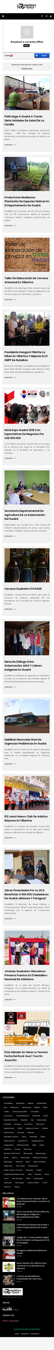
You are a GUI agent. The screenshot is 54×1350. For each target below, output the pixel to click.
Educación (40, 1124)
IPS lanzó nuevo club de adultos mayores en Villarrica (26, 818)
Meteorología (41, 1153)
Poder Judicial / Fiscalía (13, 1170)
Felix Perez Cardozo (11, 1137)
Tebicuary (8, 1183)
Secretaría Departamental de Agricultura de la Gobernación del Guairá (25, 515)
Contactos (34, 1334)
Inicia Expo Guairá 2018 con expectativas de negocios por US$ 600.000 (24, 434)
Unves (45, 1183)
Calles (6, 1111)
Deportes (24, 1120)
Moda (6, 1157)
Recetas (38, 1174)
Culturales (36, 1116)
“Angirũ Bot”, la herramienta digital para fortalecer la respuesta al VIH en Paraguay (33, 1240)
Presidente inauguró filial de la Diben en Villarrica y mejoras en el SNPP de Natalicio (26, 356)
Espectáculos (9, 1128)
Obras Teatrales (39, 1162)
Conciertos (35, 1111)
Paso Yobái (20, 1166)
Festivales (33, 1137)
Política (39, 1170)
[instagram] (46, 16)
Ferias (24, 1137)
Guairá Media (35, 1329)
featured (30, 1132)
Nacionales (25, 1157)
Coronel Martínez (22, 1116)
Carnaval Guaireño (19, 1111)
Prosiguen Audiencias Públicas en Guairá (32, 1251)
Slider (28, 1178)
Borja (45, 1107)
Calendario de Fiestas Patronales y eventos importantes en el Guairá (33, 1226)
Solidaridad (38, 1178)
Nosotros (25, 1334)
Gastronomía (9, 1141)
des (32, 1120)
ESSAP (20, 1128)
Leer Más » (9, 145)
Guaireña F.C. (23, 1141)
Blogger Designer (21, 1329)
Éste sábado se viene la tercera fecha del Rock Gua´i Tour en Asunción (26, 1056)
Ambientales (41, 1103)
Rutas (47, 1174)
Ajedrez (30, 1103)
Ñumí (28, 1162)
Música (14, 1157)
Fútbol (43, 1137)
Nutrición (19, 1162)
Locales (17, 1149)
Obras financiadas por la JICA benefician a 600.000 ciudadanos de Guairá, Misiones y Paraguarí (27, 894)
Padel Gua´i (8, 1166)
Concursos (8, 1116)
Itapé (34, 1145)
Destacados (42, 1120)
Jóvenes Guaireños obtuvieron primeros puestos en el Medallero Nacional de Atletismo (26, 975)
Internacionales (23, 1145)
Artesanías (14, 1107)
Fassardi (20, 1132)
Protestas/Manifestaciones (14, 1174)
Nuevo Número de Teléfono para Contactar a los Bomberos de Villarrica (32, 1266)
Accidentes (8, 1103)
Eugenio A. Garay (32, 1128)
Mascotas (28, 1149)
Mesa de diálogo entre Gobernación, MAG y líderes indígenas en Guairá (23, 666)
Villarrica (7, 1187)
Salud (6, 1178)
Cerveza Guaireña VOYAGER (23, 589)
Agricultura (20, 1103)
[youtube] (50, 16)
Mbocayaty (28, 1153)
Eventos (45, 1128)
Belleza (37, 1107)
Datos (45, 1116)
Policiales (29, 1170)
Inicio (17, 1334)
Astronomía (26, 1107)
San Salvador (17, 1178)
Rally (30, 1174)
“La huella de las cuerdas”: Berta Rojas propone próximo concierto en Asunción (33, 1201)
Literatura (7, 1149)
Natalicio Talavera (40, 1157)
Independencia (37, 1141)
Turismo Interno (33, 1183)
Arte (5, 1107)
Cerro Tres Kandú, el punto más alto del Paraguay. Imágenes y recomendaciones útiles (33, 1214)
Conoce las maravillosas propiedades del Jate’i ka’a (29, 1277)
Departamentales (10, 1120)
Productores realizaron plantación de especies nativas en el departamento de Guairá (27, 201)
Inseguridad (8, 1145)
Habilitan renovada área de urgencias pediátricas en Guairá (25, 741)
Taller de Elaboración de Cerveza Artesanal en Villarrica (26, 280)
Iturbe (42, 1145)
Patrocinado (33, 1166)
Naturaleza (8, 1162)
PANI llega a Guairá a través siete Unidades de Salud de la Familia (24, 120)
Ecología (17, 1124)
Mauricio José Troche (12, 1153)
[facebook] (42, 16)
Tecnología (19, 1183)
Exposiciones (9, 1132)
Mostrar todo (27, 68)
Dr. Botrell (7, 1124)
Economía (28, 1124)
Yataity (16, 1187)
